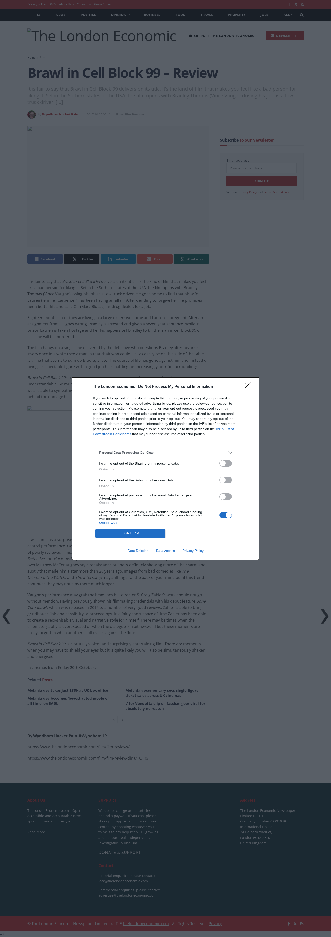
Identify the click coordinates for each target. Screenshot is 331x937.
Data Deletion (138, 551)
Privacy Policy (193, 551)
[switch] (225, 463)
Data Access (165, 551)
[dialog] (165, 468)
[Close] (249, 387)
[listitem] (165, 452)
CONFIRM (131, 533)
